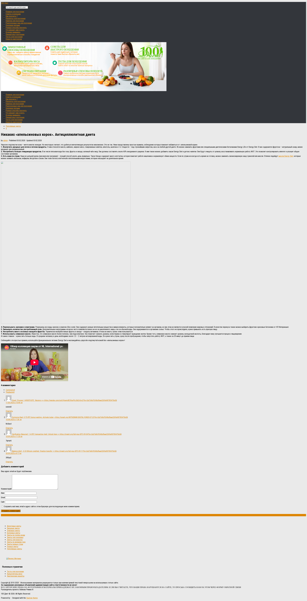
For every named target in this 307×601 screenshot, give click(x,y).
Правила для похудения (15, 12)
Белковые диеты (13, 533)
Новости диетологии (14, 39)
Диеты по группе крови (16, 535)
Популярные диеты (13, 126)
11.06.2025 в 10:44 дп (14, 403)
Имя (2, 493)
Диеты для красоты (15, 540)
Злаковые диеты (13, 530)
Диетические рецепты (15, 576)
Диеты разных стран (15, 544)
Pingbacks (10, 392)
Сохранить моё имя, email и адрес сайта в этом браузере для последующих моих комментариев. (42, 506)
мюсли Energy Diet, (286, 156)
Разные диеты (12, 546)
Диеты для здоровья (15, 537)
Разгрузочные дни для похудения (19, 23)
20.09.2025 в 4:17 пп (13, 453)
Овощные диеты (13, 528)
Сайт (3, 502)
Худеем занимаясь (13, 32)
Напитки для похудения (15, 21)
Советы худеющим (13, 14)
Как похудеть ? (12, 16)
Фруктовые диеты (14, 526)
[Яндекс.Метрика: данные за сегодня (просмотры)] (13, 558)
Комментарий (6, 489)
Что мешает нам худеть (15, 30)
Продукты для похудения (15, 18)
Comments (10, 390)
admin (5, 140)
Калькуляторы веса (14, 574)
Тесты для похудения (14, 37)
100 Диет (4, 3)
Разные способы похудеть (16, 28)
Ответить (9, 411)
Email (3, 497)
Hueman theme (32, 598)
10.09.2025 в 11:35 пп (14, 436)
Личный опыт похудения (15, 34)
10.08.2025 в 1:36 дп (14, 419)
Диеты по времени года (16, 542)
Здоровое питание (13, 25)
